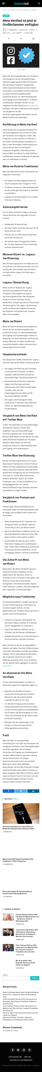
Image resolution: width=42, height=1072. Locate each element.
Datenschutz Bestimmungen (21, 1060)
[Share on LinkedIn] (33, 38)
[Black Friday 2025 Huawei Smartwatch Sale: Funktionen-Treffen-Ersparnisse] (21, 846)
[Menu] (3, 3)
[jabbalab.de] (21, 3)
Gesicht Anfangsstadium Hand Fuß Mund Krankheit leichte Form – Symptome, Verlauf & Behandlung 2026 (21, 994)
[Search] (39, 3)
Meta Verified (32, 106)
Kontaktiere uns (15, 1057)
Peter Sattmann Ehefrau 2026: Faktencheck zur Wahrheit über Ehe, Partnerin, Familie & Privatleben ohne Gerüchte (20, 1008)
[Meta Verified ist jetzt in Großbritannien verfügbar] (21, 55)
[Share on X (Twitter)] (21, 38)
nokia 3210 (7, 666)
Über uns (27, 1057)
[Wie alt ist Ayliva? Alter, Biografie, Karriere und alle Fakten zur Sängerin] (8, 963)
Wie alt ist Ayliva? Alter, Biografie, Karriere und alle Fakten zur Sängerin (25, 963)
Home (4, 10)
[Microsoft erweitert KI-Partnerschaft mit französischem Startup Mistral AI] (21, 878)
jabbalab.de (13, 30)
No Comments (17, 33)
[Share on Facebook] (9, 38)
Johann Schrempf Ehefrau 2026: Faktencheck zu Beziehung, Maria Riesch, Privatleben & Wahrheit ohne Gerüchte (20, 1001)
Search (5, 975)
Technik (6, 15)
